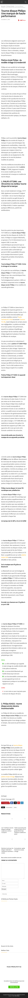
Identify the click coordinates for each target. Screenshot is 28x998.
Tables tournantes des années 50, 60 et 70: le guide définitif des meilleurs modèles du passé (20, 831)
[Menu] (2, 2)
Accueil (3, 6)
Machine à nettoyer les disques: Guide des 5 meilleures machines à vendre (7, 850)
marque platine (9, 807)
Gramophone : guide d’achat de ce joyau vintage (19, 849)
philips (15, 807)
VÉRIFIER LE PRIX (14, 987)
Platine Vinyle (10, 6)
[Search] (25, 2)
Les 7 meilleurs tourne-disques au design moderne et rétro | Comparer (7, 830)
